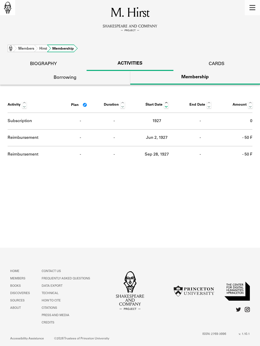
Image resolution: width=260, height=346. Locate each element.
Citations (49, 308)
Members (26, 49)
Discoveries (20, 293)
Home (10, 49)
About (15, 308)
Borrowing (65, 77)
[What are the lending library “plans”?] (85, 105)
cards (216, 64)
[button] (252, 7)
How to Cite (51, 300)
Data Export (52, 285)
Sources (17, 300)
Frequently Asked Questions (66, 278)
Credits (48, 322)
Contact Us (51, 271)
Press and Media (55, 315)
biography (43, 64)
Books (15, 285)
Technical (50, 293)
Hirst (43, 49)
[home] (7, 7)
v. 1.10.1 (244, 334)
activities (130, 63)
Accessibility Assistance (27, 338)
